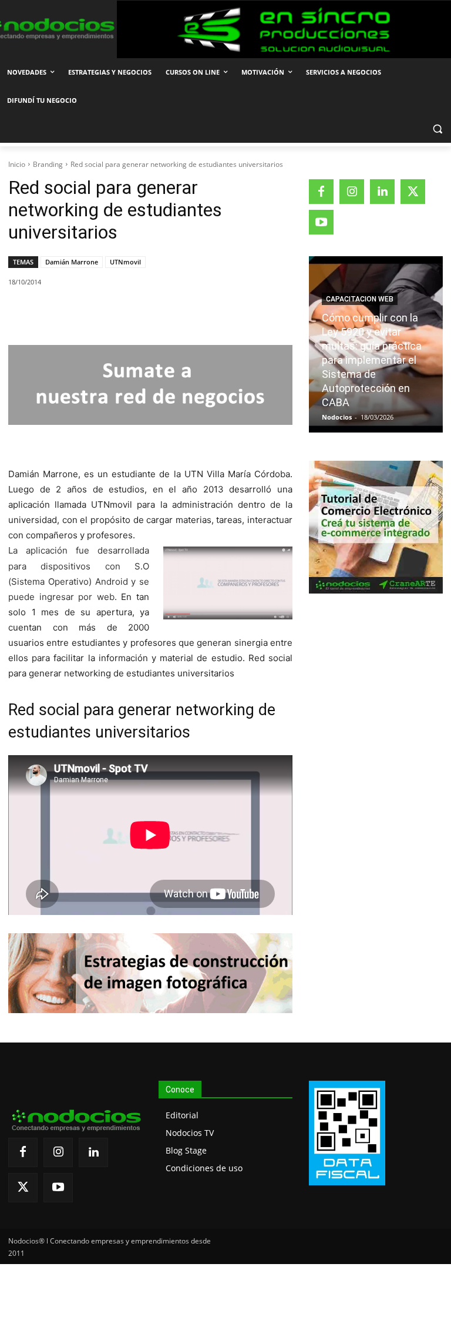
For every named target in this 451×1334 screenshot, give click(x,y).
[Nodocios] (50, 29)
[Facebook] (90, 312)
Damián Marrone (71, 261)
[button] (437, 129)
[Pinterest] (144, 312)
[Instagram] (351, 191)
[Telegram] (198, 312)
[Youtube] (321, 222)
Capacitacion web (359, 299)
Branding (48, 164)
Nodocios (337, 417)
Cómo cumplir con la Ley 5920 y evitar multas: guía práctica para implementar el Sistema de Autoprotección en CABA (372, 359)
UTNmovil (125, 261)
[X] (117, 312)
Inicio (16, 164)
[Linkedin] (171, 312)
